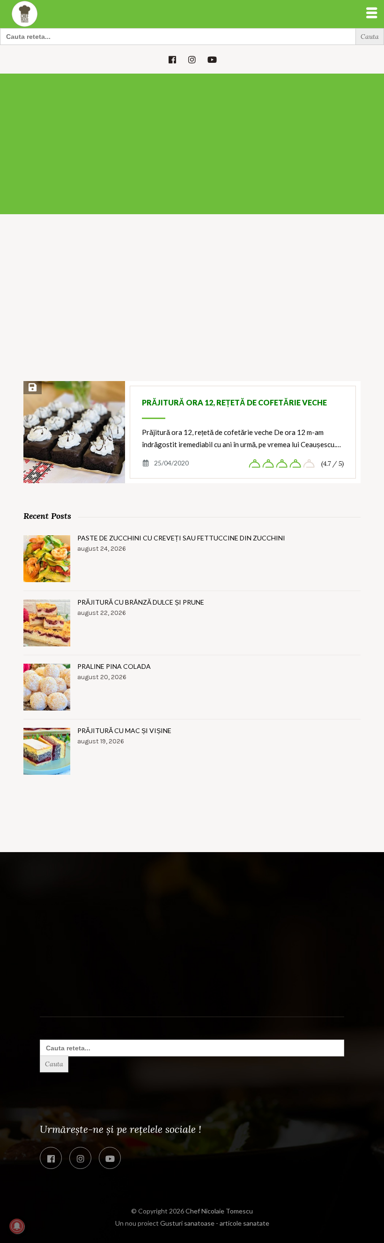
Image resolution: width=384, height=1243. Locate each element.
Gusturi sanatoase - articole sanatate (214, 1223)
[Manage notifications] (16, 1226)
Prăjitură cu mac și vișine (124, 730)
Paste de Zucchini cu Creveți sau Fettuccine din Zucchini (181, 538)
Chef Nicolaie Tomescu (219, 1211)
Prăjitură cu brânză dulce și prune (140, 602)
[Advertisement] (192, 144)
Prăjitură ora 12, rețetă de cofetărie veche (234, 402)
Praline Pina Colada (114, 666)
